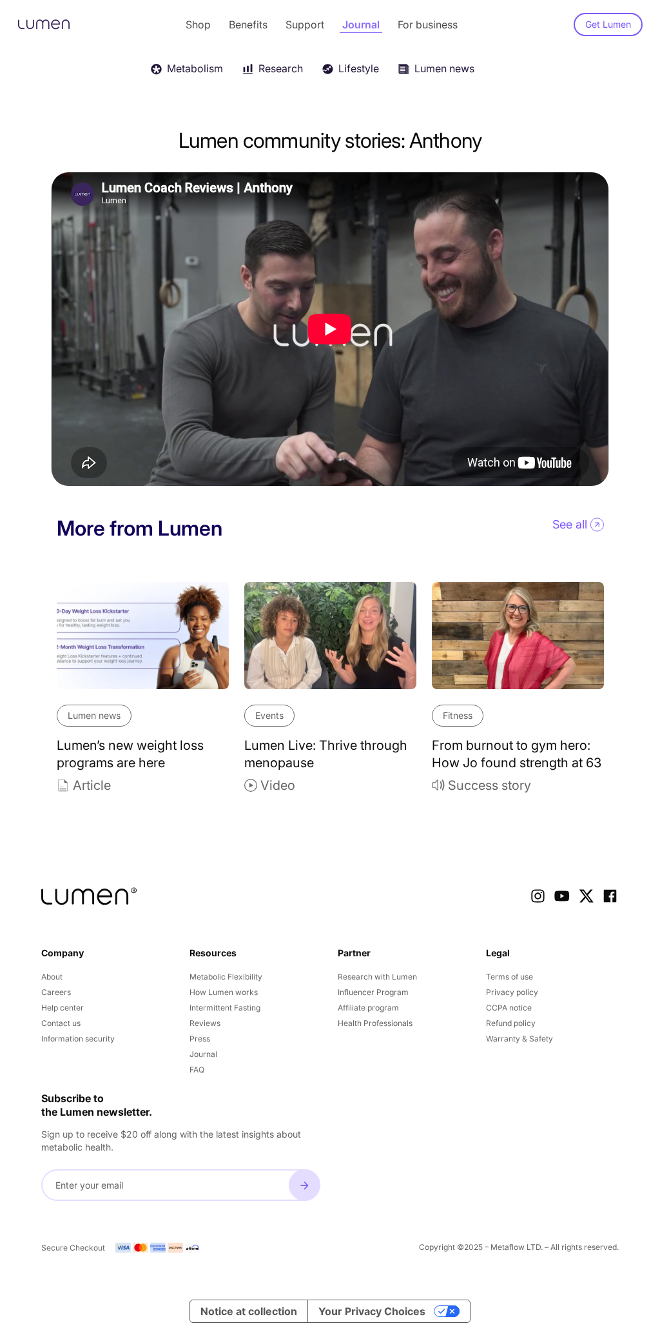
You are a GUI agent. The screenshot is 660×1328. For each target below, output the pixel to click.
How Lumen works (223, 992)
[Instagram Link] (538, 896)
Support (305, 24)
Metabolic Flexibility (225, 976)
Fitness (457, 715)
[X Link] (586, 896)
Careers (56, 992)
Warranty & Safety (519, 1038)
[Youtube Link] (561, 896)
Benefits (248, 24)
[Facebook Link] (610, 896)
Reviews (204, 1023)
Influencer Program (373, 992)
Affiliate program (368, 1007)
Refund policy (511, 1023)
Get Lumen (608, 24)
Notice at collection (248, 1311)
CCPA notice (509, 1007)
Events (269, 715)
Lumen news (94, 715)
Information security (78, 1038)
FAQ (196, 1069)
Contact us (61, 1023)
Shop (198, 24)
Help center (62, 1007)
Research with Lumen (377, 976)
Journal (361, 24)
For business (428, 24)
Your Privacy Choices (371, 1311)
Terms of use (509, 976)
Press (199, 1038)
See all (569, 524)
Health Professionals (375, 1023)
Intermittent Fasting (224, 1007)
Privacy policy (512, 992)
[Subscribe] (304, 1185)
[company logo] (89, 896)
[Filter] (635, 67)
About (52, 976)
